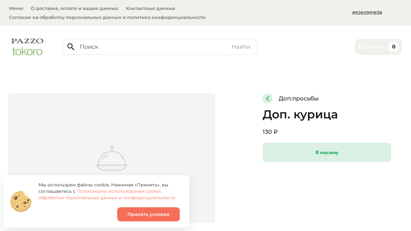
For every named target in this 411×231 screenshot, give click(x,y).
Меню (16, 8)
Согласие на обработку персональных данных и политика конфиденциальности (107, 17)
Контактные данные (150, 8)
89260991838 (367, 13)
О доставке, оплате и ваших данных (74, 8)
